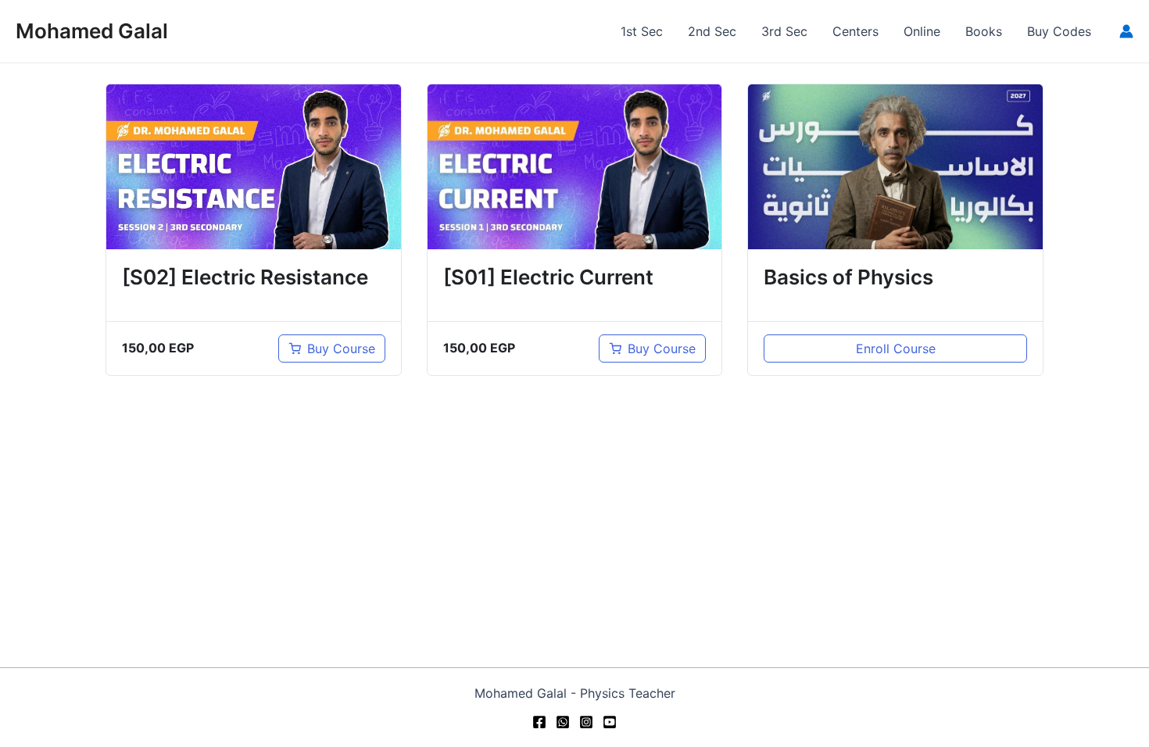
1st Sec (642, 31)
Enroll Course (896, 348)
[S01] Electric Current (548, 277)
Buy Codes (1059, 31)
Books (983, 31)
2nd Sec (712, 31)
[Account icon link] (1126, 31)
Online (922, 31)
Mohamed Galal (92, 31)
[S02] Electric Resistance (245, 277)
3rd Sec (784, 31)
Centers (855, 31)
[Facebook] (539, 722)
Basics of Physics (848, 277)
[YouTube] (610, 722)
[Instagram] (586, 722)
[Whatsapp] (563, 722)
